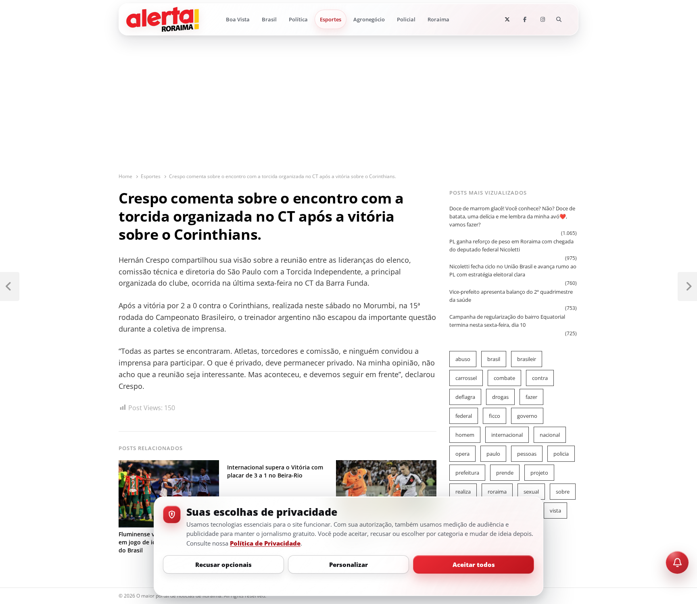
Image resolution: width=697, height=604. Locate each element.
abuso (462, 359)
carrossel (466, 378)
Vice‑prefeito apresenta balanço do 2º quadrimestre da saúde (511, 295)
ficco (494, 415)
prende (504, 472)
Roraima (438, 19)
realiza (463, 491)
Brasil (269, 19)
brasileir (526, 359)
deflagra (465, 397)
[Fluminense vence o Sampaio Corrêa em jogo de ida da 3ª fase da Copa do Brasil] (169, 465)
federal (463, 415)
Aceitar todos (474, 564)
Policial (406, 19)
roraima (497, 491)
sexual (531, 491)
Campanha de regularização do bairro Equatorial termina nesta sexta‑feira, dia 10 (507, 320)
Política (298, 19)
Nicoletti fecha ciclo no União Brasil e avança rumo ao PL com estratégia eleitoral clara (512, 270)
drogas (500, 397)
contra (540, 378)
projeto (539, 472)
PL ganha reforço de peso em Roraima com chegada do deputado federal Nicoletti (511, 245)
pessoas (526, 453)
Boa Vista (238, 19)
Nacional (550, 434)
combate (504, 378)
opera (462, 453)
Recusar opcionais (223, 564)
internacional (507, 434)
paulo (493, 453)
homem (464, 434)
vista (555, 510)
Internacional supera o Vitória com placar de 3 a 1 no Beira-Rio (275, 471)
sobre (563, 491)
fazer (531, 397)
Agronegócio (369, 19)
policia (561, 453)
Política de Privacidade (265, 543)
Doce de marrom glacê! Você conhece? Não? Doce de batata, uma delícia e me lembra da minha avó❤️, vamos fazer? (512, 216)
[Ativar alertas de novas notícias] (677, 562)
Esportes (330, 19)
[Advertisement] (348, 112)
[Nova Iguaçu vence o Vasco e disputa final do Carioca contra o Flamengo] (386, 465)
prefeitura (467, 472)
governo (527, 415)
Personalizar (348, 564)
